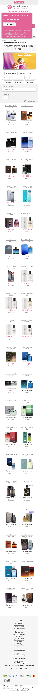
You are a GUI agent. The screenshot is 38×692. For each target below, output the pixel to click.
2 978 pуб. (11, 256)
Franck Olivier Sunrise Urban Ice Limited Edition (27, 536)
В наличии (29, 82)
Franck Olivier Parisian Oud (27, 213)
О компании (19, 641)
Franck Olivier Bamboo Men (11, 401)
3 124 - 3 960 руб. (11, 149)
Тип (27, 78)
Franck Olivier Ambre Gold (27, 294)
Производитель (11, 73)
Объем (6, 78)
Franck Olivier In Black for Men (27, 160)
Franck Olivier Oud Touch (11, 160)
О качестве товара (19, 638)
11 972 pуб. (27, 283)
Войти (19, 653)
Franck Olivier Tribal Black (26, 482)
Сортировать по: (7, 87)
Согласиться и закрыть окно (16, 36)
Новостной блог (19, 645)
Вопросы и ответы (19, 625)
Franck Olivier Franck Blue (11, 455)
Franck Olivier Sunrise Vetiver (27, 455)
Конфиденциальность (19, 628)
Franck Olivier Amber (27, 561)
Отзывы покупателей (19, 634)
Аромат (22, 73)
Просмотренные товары (19, 655)
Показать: (5, 94)
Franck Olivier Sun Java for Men (11, 348)
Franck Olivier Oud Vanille (11, 213)
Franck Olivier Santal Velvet (27, 267)
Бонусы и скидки (19, 640)
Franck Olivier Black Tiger (11, 321)
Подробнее (11, 124)
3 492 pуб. (11, 176)
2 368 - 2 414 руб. (27, 149)
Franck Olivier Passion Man (27, 106)
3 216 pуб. (27, 256)
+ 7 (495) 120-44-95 (19, 669)
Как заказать (19, 623)
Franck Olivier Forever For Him (27, 589)
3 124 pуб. (27, 203)
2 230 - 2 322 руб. (11, 203)
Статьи (19, 647)
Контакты (19, 636)
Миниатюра (18, 82)
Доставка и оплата (19, 626)
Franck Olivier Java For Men (27, 428)
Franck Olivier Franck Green (27, 401)
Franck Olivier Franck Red (11, 428)
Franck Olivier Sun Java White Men (11, 187)
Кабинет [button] (20, 2)
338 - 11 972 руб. (27, 229)
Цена (30, 73)
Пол (33, 78)
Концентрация (17, 78)
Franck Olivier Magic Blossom (27, 321)
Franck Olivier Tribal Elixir (26, 508)
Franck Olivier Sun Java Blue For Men (27, 187)
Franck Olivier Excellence (11, 589)
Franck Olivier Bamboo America (11, 374)
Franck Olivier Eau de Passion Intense (27, 240)
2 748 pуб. (27, 122)
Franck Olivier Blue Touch (27, 374)
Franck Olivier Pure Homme (11, 240)
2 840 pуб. (11, 122)
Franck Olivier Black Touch (11, 133)
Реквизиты (19, 643)
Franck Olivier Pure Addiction (11, 535)
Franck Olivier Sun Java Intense (11, 267)
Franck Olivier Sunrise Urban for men (11, 482)
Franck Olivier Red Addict (11, 294)
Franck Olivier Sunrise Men (27, 133)
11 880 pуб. (11, 390)
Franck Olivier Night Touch (27, 348)
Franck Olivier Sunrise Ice (11, 562)
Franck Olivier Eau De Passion (11, 106)
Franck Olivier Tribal (11, 508)
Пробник (8, 82)
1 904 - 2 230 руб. (27, 176)
